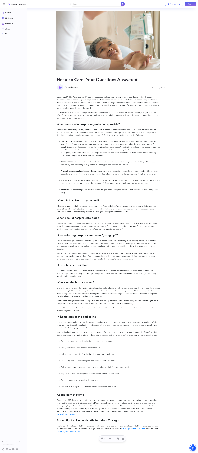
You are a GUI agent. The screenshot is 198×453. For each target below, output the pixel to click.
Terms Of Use (6, 442)
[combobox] (97, 4)
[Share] (123, 438)
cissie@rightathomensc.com (68, 431)
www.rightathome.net (66, 414)
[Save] (117, 438)
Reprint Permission (8, 445)
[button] (193, 448)
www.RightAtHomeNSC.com (133, 428)
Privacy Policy (16, 442)
